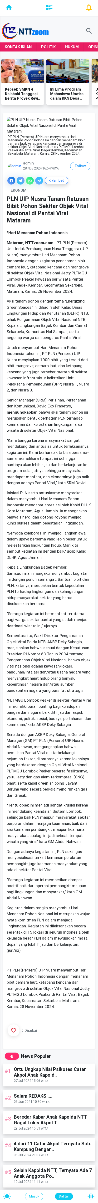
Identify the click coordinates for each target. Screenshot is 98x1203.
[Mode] (7, 1196)
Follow (80, 166)
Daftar (64, 1196)
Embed (59, 180)
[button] (86, 136)
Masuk (34, 1196)
